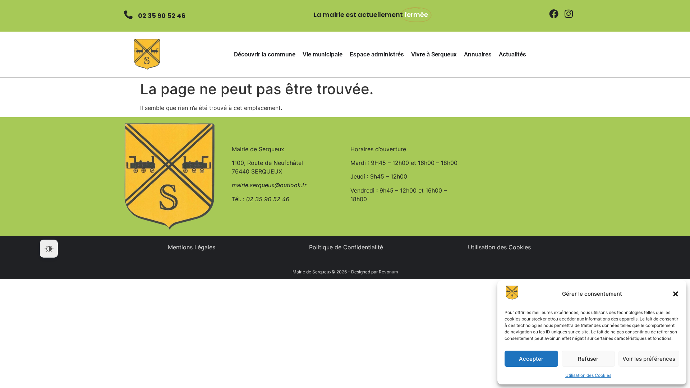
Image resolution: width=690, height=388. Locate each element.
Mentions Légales (191, 247)
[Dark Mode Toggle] (49, 248)
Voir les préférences (648, 358)
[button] (675, 293)
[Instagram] (568, 13)
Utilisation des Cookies (588, 375)
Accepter (531, 358)
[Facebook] (553, 13)
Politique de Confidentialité (346, 247)
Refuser (588, 358)
